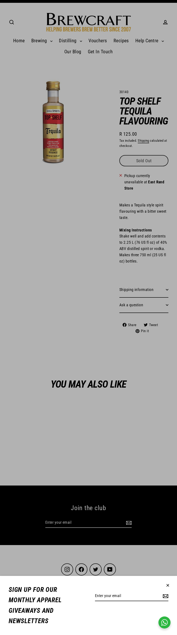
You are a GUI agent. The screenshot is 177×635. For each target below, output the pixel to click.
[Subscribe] (164, 596)
